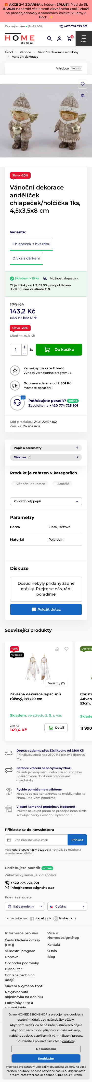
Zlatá (53, 527)
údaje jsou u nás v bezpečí (30, 849)
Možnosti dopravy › (64, 278)
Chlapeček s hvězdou (31, 244)
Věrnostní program (20, 951)
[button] (49, 38)
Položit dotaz (49, 609)
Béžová (64, 527)
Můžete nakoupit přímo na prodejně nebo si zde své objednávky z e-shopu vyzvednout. (51, 813)
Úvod (9, 52)
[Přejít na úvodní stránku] (19, 38)
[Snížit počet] (24, 353)
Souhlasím (46, 1058)
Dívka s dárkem (26, 258)
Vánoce (25, 52)
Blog (51, 957)
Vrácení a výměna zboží (24, 986)
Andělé (63, 484)
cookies (68, 1041)
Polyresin (56, 539)
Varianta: (18, 232)
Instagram (67, 918)
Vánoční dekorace (25, 56)
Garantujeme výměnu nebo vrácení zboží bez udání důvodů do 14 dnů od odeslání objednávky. (49, 776)
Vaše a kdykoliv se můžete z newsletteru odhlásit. (43, 851)
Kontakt (53, 944)
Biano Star (13, 969)
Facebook (43, 918)
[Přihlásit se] (59, 38)
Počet (16, 350)
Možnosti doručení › (38, 388)
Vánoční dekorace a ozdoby (58, 52)
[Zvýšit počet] (24, 347)
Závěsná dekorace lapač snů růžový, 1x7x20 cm (35, 696)
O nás (52, 951)
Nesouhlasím (46, 1049)
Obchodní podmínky (22, 963)
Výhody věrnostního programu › (47, 373)
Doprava (11, 957)
